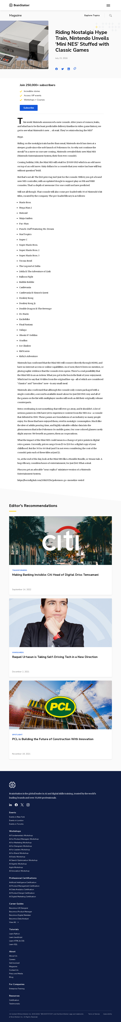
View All (13, 922)
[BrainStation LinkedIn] (10, 805)
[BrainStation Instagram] (28, 804)
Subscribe (28, 107)
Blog (11, 977)
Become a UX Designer (18, 908)
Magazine (13, 966)
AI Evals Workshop (17, 857)
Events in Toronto (16, 824)
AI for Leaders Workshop (19, 849)
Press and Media (16, 973)
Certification (14, 1000)
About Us (13, 956)
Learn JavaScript (15, 937)
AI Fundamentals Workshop (21, 835)
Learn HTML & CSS (16, 941)
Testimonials (14, 1004)
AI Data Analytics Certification (21, 889)
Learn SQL (13, 944)
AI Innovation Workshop (19, 871)
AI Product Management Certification (24, 886)
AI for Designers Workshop (20, 846)
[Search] (110, 15)
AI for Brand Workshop (18, 853)
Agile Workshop (16, 867)
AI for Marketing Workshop (20, 842)
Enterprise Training (16, 988)
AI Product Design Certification (22, 893)
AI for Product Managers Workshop (24, 839)
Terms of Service (94, 1014)
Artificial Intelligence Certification (22, 882)
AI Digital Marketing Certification (22, 896)
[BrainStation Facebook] (16, 804)
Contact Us (13, 970)
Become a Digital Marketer (20, 915)
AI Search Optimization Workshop (23, 860)
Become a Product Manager (20, 911)
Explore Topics (92, 15)
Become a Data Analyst (19, 919)
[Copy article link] (74, 68)
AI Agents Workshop (18, 864)
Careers (12, 959)
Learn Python (14, 934)
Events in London (16, 820)
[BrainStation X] (22, 804)
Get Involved (14, 963)
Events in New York (17, 817)
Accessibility (107, 1014)
